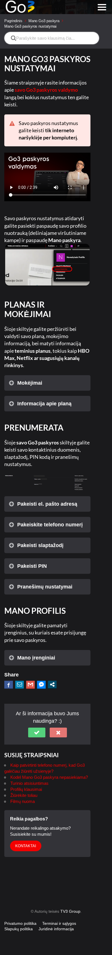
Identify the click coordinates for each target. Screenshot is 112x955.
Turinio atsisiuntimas (29, 783)
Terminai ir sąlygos (59, 923)
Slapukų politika (18, 929)
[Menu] (102, 7)
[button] (36, 732)
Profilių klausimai (26, 789)
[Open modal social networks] (52, 684)
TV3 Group (70, 911)
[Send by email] (19, 684)
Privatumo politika (20, 923)
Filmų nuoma (22, 801)
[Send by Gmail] (30, 684)
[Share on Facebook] (8, 684)
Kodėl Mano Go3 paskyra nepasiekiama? (49, 777)
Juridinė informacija (56, 929)
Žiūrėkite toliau (23, 795)
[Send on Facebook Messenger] (41, 684)
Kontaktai (25, 846)
